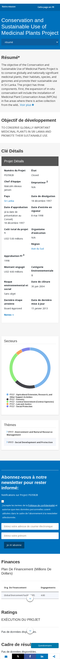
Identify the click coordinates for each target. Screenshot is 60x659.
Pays (7, 196)
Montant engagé (14, 267)
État (33, 170)
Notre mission (9, 6)
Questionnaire (45, 645)
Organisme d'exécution (38, 231)
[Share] (30, 656)
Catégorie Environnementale (42, 268)
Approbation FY (14, 255)
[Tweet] (18, 656)
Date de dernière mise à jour (41, 301)
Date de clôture (40, 281)
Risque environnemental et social (16, 285)
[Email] (6, 656)
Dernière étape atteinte (13, 301)
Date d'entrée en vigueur (41, 209)
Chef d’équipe (12, 181)
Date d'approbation (16, 207)
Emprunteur (39, 182)
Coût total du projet (16, 231)
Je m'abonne (14, 545)
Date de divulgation (43, 196)
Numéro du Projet (15, 170)
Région (35, 243)
